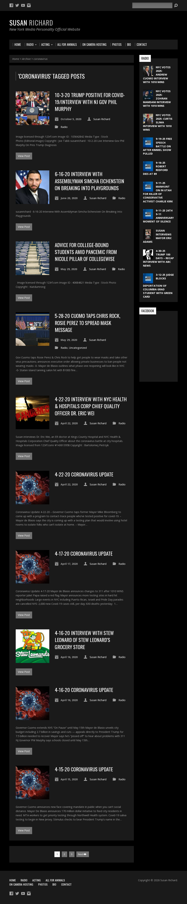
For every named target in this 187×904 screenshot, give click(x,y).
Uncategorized (78, 347)
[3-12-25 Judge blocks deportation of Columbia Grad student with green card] (148, 281)
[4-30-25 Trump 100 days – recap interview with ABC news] (148, 257)
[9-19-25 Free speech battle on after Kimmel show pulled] (148, 145)
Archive (26, 59)
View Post (24, 156)
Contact (66, 884)
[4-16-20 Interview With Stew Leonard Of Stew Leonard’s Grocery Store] (32, 661)
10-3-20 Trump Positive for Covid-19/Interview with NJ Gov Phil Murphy (90, 102)
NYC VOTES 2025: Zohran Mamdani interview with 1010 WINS (157, 98)
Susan (31, 22)
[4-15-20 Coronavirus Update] (32, 797)
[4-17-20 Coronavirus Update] (32, 581)
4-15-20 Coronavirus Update (84, 769)
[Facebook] (11, 5)
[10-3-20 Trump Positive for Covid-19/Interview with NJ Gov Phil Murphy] (32, 123)
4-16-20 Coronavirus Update (84, 689)
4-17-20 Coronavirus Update (83, 553)
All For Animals (55, 880)
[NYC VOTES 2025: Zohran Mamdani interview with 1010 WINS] (148, 98)
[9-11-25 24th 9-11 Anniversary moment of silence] (148, 217)
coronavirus (40, 59)
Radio (64, 127)
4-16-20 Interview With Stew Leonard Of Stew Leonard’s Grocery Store (84, 640)
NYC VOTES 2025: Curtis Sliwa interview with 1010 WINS (157, 122)
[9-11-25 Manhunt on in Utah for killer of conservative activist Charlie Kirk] (148, 189)
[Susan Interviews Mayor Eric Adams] (148, 237)
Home (15, 59)
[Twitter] (17, 5)
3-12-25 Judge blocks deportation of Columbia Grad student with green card (158, 285)
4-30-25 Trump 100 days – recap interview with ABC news (158, 258)
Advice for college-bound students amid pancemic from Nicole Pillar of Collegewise (86, 252)
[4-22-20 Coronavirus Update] (32, 502)
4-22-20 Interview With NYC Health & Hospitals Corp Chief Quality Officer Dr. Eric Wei (91, 406)
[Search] (176, 5)
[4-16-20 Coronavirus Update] (32, 718)
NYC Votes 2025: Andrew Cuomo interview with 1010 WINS (157, 75)
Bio (54, 884)
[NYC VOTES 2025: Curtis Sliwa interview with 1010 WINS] (148, 121)
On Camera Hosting (21, 884)
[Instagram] (29, 5)
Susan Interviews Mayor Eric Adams (157, 236)
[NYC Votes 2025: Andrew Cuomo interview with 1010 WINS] (148, 74)
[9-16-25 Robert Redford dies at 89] (148, 169)
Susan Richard (101, 119)
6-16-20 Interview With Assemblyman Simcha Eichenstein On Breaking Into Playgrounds (89, 181)
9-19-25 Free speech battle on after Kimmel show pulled (157, 146)
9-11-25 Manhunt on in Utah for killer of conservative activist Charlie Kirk (158, 192)
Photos (42, 884)
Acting (36, 880)
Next (81, 854)
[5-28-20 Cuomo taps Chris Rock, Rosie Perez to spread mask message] (32, 343)
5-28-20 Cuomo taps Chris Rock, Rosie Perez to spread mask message (87, 322)
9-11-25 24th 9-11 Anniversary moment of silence (158, 216)
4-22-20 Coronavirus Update (84, 474)
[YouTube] (23, 5)
